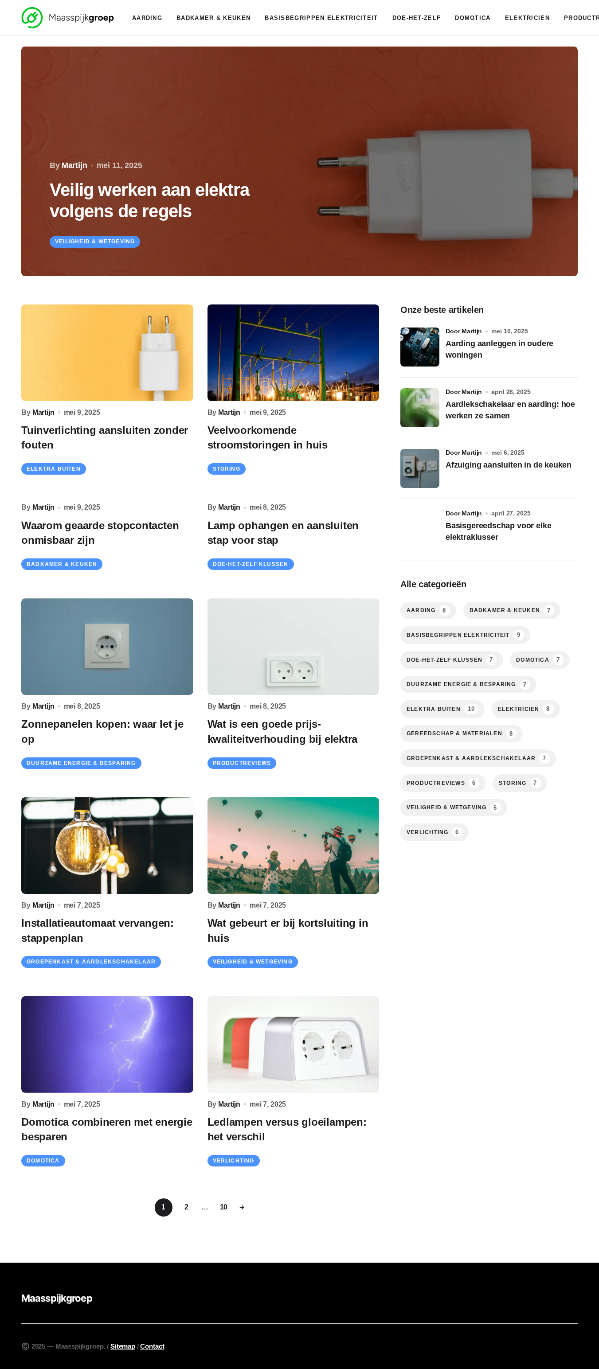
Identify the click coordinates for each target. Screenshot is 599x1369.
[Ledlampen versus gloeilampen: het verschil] (293, 1044)
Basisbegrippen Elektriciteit (464, 635)
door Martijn (464, 331)
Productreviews (242, 763)
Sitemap (122, 1346)
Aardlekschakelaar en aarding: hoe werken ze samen (510, 410)
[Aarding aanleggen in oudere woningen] (419, 347)
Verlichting (233, 1161)
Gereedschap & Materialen (460, 733)
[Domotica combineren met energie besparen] (107, 1044)
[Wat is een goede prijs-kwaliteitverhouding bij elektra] (293, 646)
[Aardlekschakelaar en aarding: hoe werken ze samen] (419, 407)
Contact (152, 1346)
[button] (24, 161)
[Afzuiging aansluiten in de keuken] (419, 468)
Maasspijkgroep (56, 1298)
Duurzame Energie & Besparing (81, 763)
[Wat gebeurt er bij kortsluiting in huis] (293, 845)
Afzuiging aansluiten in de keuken (509, 464)
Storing (226, 469)
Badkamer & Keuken (62, 564)
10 (224, 1207)
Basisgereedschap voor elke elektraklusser (498, 531)
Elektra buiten (54, 469)
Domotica (43, 1161)
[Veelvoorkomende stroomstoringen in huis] (293, 352)
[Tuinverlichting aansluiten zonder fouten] (107, 352)
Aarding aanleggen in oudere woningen (499, 349)
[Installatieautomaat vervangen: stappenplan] (107, 845)
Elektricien (524, 709)
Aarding (426, 610)
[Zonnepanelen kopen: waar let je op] (107, 646)
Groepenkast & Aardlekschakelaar (91, 962)
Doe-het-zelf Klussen (251, 564)
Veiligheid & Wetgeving (95, 241)
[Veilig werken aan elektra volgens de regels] (299, 161)
